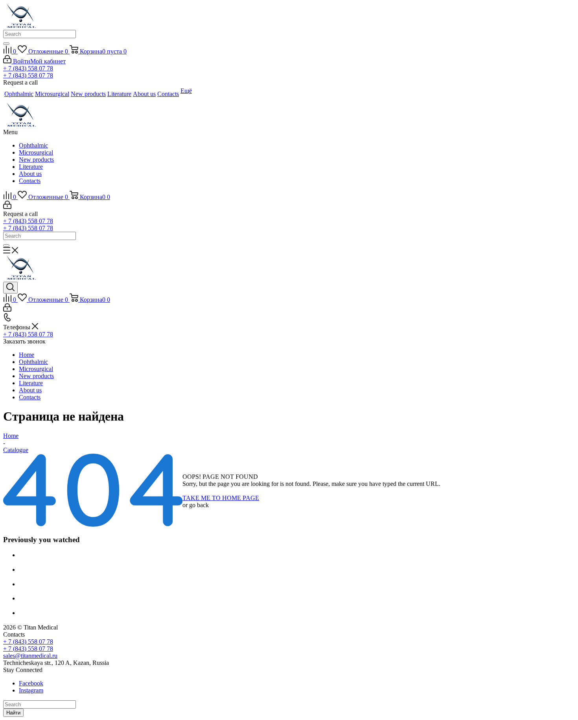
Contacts (29, 180)
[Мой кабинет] (7, 206)
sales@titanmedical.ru (30, 655)
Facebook (31, 683)
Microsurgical (36, 152)
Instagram (31, 690)
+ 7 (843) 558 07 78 (28, 68)
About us (30, 173)
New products (36, 159)
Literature (31, 166)
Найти (13, 713)
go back (199, 505)
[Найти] (6, 43)
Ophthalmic (33, 145)
